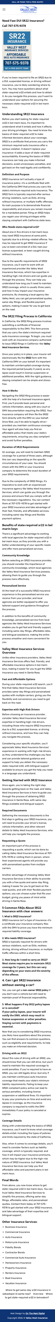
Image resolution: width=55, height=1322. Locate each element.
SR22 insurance (22, 235)
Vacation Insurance (15, 1283)
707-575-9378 (17, 26)
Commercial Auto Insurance (20, 1257)
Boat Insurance (13, 1278)
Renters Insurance (15, 1273)
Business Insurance (16, 1227)
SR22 (32, 819)
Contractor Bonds (15, 1252)
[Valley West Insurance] (28, 9)
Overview (38, 1293)
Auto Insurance (13, 1237)
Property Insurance (15, 1268)
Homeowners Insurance (18, 1262)
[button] (4, 9)
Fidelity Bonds (13, 1247)
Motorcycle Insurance (17, 1242)
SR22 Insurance (41, 780)
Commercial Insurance (17, 1232)
